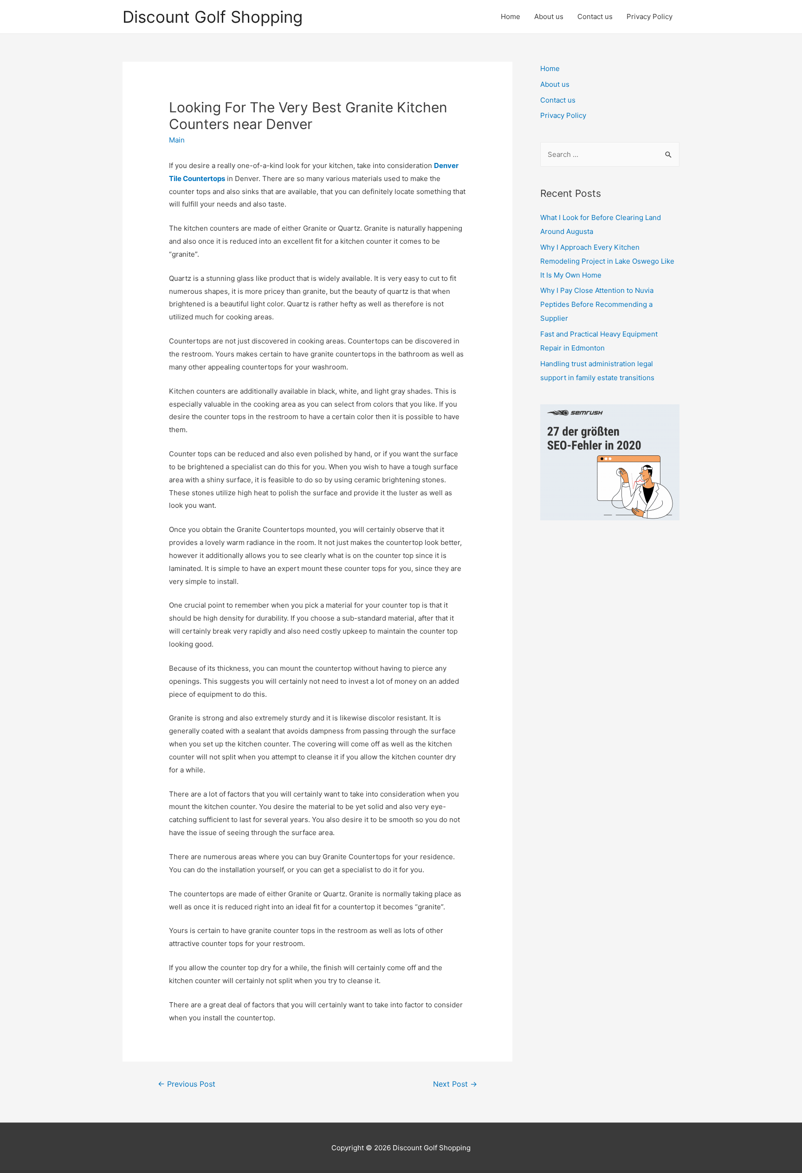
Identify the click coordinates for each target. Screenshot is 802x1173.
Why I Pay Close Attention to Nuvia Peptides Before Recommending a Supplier (596, 304)
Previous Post (186, 1084)
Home (510, 16)
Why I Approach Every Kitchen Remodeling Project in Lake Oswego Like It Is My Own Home (607, 261)
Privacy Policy (650, 16)
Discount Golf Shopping (213, 16)
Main (177, 140)
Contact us (595, 16)
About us (548, 16)
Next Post (455, 1084)
